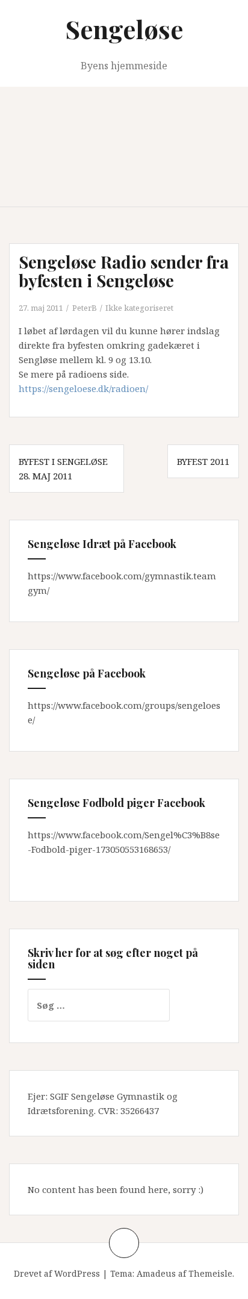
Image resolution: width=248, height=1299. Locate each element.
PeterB (84, 307)
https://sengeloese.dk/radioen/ (83, 388)
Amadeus (156, 1273)
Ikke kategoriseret (139, 307)
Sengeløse (124, 29)
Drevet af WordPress (57, 1273)
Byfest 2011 (203, 461)
